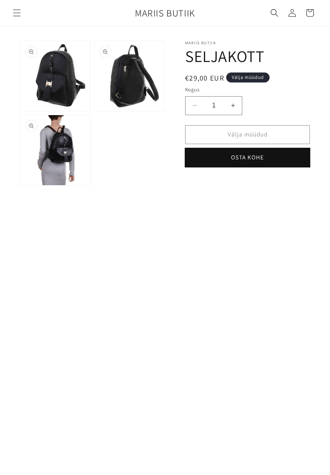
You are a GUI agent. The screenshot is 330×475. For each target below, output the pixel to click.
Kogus (192, 89)
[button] (17, 13)
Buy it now (247, 157)
